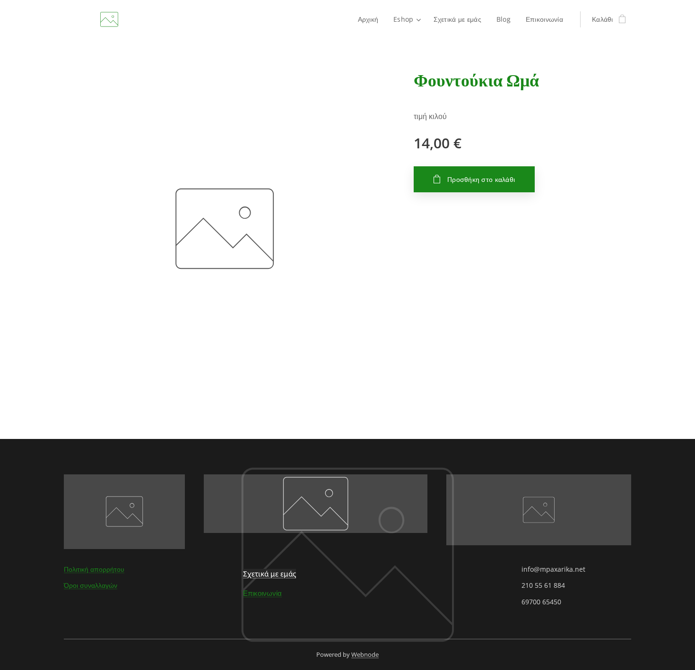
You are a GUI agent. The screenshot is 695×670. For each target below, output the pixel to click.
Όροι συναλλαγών (90, 585)
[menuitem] (371, 19)
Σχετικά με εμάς (269, 573)
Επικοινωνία (262, 593)
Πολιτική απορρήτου (94, 569)
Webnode (365, 654)
